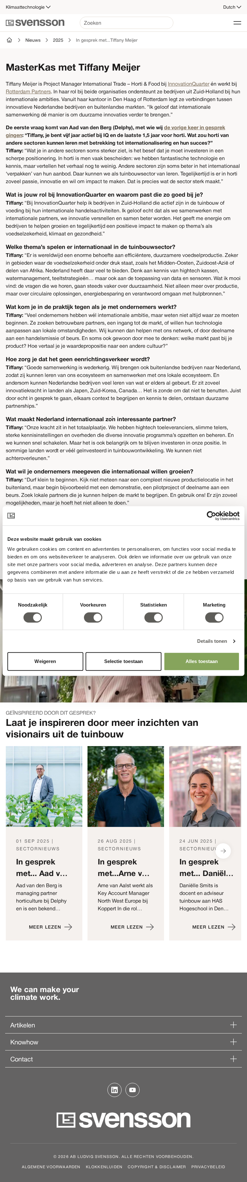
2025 (58, 40)
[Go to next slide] (223, 851)
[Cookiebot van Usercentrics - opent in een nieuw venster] (211, 516)
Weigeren (45, 661)
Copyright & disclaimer (157, 1167)
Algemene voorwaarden (51, 1167)
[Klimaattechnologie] (9, 40)
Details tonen (212, 641)
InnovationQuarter (188, 83)
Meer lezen (45, 927)
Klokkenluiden (104, 1167)
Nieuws (33, 40)
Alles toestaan (202, 661)
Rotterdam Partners (28, 91)
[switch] (93, 617)
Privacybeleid (208, 1167)
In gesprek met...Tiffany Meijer (107, 40)
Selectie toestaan (123, 661)
